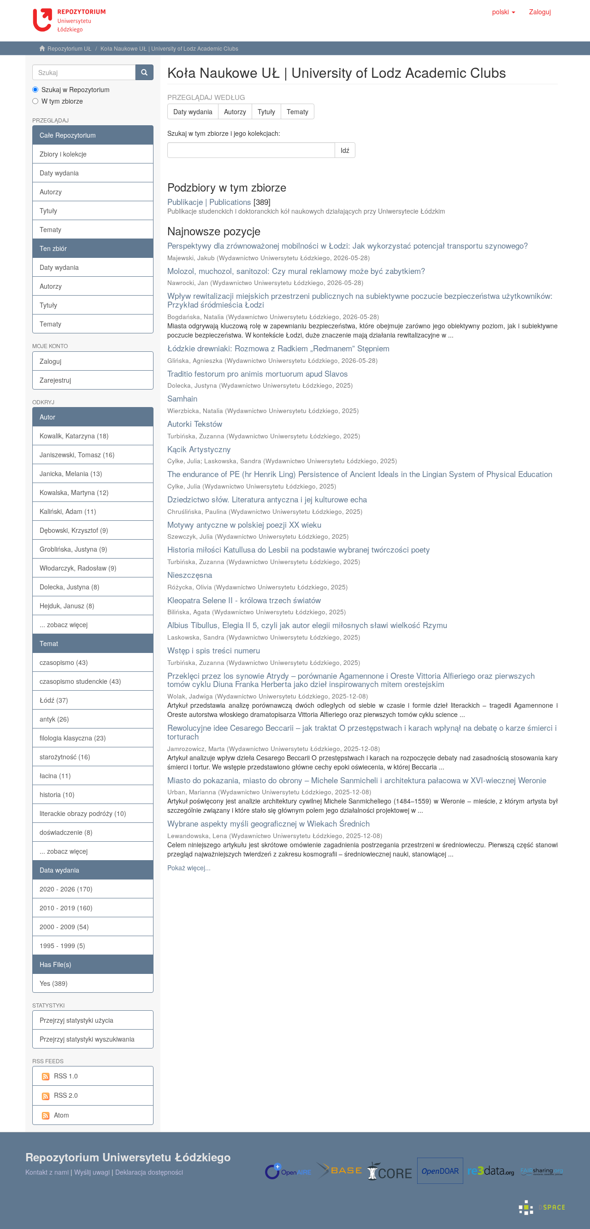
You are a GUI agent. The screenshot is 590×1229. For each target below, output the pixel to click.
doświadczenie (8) (66, 832)
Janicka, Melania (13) (71, 473)
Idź (345, 150)
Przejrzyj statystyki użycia (76, 1020)
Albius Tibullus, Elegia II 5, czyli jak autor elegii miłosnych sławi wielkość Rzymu (307, 624)
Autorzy (51, 191)
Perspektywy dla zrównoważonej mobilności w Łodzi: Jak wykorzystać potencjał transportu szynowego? (347, 245)
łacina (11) (55, 775)
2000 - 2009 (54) (64, 926)
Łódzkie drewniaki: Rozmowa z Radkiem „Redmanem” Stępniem (278, 348)
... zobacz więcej (64, 624)
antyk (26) (54, 718)
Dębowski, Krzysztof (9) (74, 530)
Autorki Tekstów (194, 423)
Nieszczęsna (189, 574)
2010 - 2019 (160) (66, 907)
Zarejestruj (55, 379)
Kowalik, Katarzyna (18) (74, 435)
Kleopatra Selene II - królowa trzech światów (244, 600)
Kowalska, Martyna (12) (74, 492)
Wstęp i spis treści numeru (213, 650)
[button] (503, 11)
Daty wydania (59, 172)
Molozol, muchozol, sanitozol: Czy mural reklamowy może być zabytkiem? (296, 270)
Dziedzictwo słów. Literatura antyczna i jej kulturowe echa (267, 499)
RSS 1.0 (66, 1075)
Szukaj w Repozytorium (75, 89)
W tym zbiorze (62, 100)
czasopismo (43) (64, 662)
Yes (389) (54, 983)
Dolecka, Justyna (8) (70, 586)
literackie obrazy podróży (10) (83, 813)
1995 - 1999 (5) (62, 945)
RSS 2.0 (66, 1095)
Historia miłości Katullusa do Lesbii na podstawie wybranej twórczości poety (298, 549)
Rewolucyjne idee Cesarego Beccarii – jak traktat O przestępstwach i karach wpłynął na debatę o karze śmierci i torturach (362, 732)
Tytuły (48, 210)
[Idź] (144, 72)
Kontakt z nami (47, 1172)
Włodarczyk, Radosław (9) (78, 567)
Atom (61, 1114)
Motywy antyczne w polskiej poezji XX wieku (244, 524)
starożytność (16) (65, 756)
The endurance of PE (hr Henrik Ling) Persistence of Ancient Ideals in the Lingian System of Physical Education (359, 473)
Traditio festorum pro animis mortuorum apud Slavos (257, 373)
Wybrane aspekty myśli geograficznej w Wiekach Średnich (268, 823)
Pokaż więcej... (189, 867)
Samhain (182, 398)
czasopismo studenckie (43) (80, 681)
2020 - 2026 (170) (66, 888)
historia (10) (57, 794)
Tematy (50, 229)
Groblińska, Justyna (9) (73, 548)
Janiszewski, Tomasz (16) (77, 454)
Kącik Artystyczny (199, 448)
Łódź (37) (54, 700)
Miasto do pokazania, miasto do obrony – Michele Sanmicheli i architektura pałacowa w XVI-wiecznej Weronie (356, 780)
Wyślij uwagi (92, 1172)
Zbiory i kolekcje (63, 153)
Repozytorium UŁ (69, 48)
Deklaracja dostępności (149, 1172)
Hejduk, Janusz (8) (67, 605)
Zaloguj (50, 361)
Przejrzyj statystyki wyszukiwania (87, 1038)
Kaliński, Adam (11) (68, 511)
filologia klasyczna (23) (73, 737)
